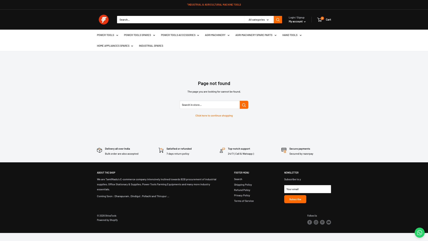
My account (296, 21)
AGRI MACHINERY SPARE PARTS (254, 34)
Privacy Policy (242, 195)
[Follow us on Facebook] (309, 222)
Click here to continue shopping (214, 115)
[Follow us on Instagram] (316, 222)
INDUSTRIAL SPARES (151, 45)
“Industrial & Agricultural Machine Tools (214, 4)
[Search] (278, 19)
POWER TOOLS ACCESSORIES (178, 34)
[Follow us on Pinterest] (322, 222)
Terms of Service (244, 200)
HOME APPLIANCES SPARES (113, 45)
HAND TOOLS (290, 34)
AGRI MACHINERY (215, 34)
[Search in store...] (244, 105)
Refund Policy (242, 189)
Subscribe (295, 199)
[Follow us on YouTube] (328, 222)
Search (238, 179)
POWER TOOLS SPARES (137, 34)
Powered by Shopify (107, 220)
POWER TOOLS (106, 34)
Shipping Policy (243, 184)
